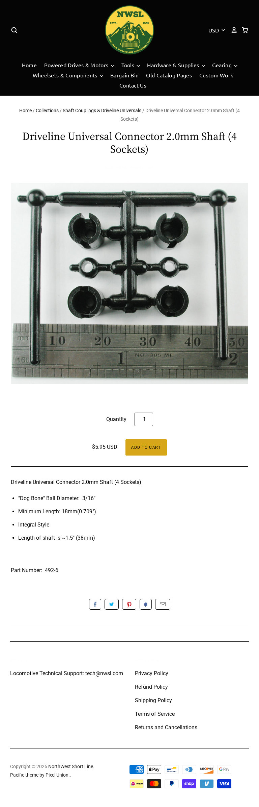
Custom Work (216, 75)
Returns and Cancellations (166, 727)
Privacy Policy (151, 673)
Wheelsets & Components (66, 75)
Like (95, 604)
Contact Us (132, 85)
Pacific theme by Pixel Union (39, 775)
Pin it (129, 604)
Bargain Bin (124, 75)
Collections (47, 110)
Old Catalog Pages (169, 75)
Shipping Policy (153, 700)
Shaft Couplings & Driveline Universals (102, 110)
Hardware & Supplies (173, 65)
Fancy (146, 604)
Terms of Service (155, 714)
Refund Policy (151, 687)
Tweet (112, 604)
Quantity (116, 419)
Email (162, 604)
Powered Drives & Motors (77, 65)
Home (29, 65)
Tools (128, 65)
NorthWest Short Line (129, 167)
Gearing (222, 65)
